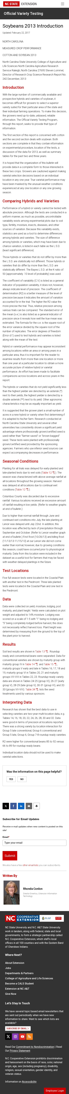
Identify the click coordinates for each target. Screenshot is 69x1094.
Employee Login (55, 1090)
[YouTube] (22, 1036)
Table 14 (30, 664)
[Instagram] (15, 1036)
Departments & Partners (19, 973)
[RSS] (29, 1036)
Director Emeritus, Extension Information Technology (40, 894)
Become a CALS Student (19, 983)
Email (6, 837)
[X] (8, 1036)
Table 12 (47, 472)
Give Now (10, 993)
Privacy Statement (20, 1050)
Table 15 (48, 664)
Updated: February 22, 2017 (16, 32)
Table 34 (30, 689)
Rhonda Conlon (32, 888)
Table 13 (40, 651)
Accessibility (29, 1081)
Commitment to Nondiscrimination (35, 1046)
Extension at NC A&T (17, 988)
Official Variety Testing (23, 13)
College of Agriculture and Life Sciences (29, 978)
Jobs (8, 968)
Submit (9, 855)
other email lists (30, 865)
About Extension (14, 962)
